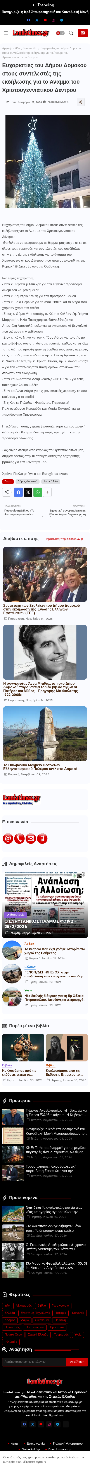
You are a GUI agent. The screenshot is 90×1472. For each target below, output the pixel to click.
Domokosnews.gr (60, 1449)
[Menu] (6, 33)
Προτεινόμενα (35, 1327)
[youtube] (45, 20)
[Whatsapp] (37, 492)
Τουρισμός (61, 1334)
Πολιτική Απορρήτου (68, 1443)
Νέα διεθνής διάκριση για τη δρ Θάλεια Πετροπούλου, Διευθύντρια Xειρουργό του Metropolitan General (53, 998)
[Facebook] (18, 492)
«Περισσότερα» (32, 1462)
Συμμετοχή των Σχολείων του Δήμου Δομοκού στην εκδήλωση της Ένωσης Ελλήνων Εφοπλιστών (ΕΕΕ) (41, 609)
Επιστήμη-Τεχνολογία (35, 1313)
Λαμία (25, 1320)
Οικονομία (42, 1320)
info (7, 1305)
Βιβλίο (42, 1305)
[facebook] (28, 20)
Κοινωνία (78, 1313)
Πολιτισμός (12, 1327)
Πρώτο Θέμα (13, 1334)
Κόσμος (10, 1320)
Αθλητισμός (24, 1305)
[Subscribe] (83, 33)
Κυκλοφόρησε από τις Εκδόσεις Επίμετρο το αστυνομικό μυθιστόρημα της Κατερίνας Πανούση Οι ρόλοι (66, 1073)
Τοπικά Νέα (30, 48)
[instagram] (53, 20)
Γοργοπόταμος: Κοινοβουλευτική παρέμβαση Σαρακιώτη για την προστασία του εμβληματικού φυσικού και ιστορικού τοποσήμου (55, 1169)
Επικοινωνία (36, 1443)
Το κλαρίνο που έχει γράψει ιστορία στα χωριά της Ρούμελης (54, 951)
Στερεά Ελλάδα (38, 1334)
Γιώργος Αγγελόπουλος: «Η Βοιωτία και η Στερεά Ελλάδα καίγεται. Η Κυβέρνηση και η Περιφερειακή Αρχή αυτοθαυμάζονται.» (57, 1113)
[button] (60, 33)
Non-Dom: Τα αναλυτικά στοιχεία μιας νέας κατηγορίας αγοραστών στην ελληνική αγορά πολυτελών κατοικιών (55, 1210)
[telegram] (62, 20)
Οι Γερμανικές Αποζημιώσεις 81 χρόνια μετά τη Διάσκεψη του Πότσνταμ (56, 1247)
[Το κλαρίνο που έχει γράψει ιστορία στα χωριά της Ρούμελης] (12, 950)
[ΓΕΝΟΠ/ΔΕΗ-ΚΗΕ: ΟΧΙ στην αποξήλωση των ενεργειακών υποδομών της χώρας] (12, 974)
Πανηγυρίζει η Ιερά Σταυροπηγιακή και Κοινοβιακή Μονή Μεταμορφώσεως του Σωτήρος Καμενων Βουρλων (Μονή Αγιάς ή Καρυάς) (56, 1132)
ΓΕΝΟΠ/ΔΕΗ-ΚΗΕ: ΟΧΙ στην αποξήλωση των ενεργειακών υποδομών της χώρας (56, 974)
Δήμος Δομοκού (27, 481)
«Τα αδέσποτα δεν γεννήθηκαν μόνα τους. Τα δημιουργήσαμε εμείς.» (53, 1229)
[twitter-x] (37, 20)
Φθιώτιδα (11, 1342)
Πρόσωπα (57, 1327)
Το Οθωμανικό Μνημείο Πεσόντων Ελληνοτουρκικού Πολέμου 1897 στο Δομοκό (40, 767)
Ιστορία (61, 1313)
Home (15, 1443)
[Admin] (66, 1424)
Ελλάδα (10, 1313)
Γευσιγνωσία (60, 1305)
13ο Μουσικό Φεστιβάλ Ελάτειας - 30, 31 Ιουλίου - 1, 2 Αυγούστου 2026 (56, 1266)
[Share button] (47, 492)
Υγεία (77, 1334)
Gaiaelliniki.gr (31, 1449)
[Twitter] (28, 492)
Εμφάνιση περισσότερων (63, 539)
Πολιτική (60, 1320)
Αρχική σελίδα (11, 48)
